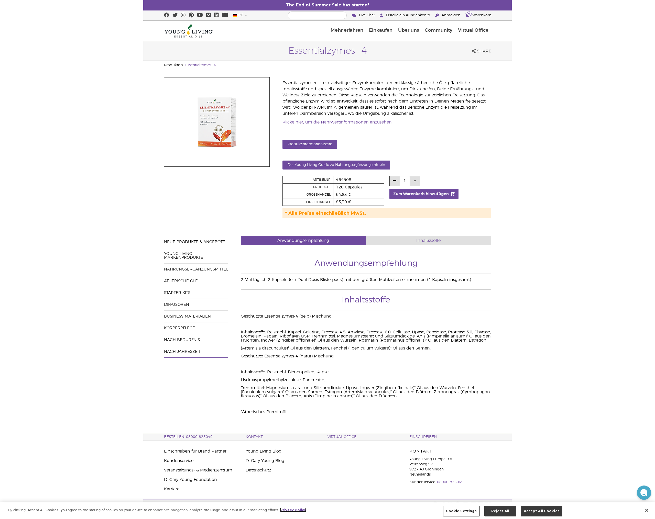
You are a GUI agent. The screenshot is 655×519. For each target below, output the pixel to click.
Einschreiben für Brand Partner (195, 451)
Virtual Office (473, 30)
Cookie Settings (461, 511)
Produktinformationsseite (310, 144)
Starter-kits (177, 293)
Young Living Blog (263, 451)
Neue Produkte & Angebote (194, 242)
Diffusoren (176, 305)
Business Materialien (187, 316)
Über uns (408, 30)
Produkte (172, 65)
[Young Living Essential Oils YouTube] (200, 15)
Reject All (500, 511)
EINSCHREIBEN (423, 437)
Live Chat (367, 15)
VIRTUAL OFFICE (342, 437)
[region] (327, 510)
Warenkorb (479, 14)
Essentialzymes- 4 (200, 65)
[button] (644, 493)
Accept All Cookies (542, 511)
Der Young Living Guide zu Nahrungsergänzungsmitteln (336, 165)
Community (438, 30)
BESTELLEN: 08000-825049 (188, 437)
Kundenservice (178, 461)
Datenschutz (258, 470)
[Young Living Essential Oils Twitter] (175, 15)
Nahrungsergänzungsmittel (196, 269)
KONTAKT (254, 437)
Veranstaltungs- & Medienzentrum (198, 470)
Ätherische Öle (181, 281)
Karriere (171, 489)
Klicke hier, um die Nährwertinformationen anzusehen (337, 122)
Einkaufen (380, 30)
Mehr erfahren (347, 30)
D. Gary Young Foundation (190, 480)
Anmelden (451, 15)
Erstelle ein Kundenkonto (408, 15)
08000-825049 (450, 482)
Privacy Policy (293, 510)
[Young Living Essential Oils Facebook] (166, 15)
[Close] (646, 510)
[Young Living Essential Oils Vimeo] (208, 15)
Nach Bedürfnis (182, 340)
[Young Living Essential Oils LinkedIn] (216, 15)
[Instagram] (183, 15)
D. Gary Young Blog (265, 461)
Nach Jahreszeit (182, 352)
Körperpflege (179, 328)
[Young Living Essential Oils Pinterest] (191, 15)
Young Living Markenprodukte (183, 256)
